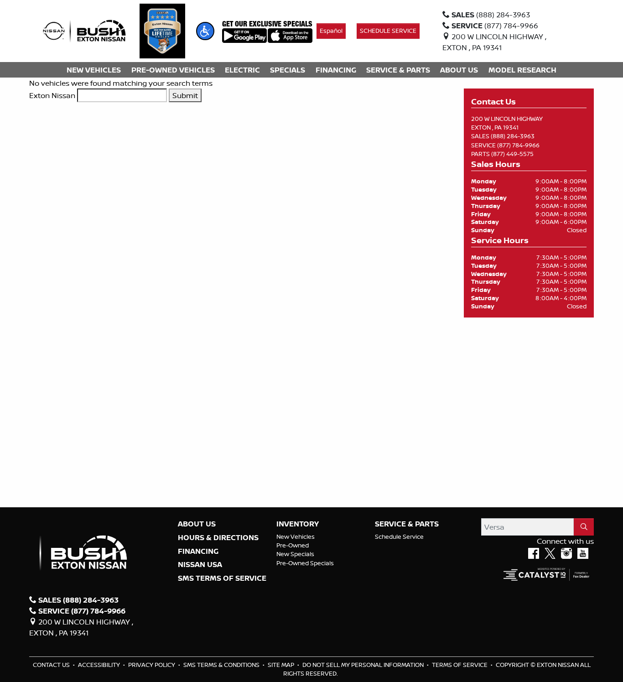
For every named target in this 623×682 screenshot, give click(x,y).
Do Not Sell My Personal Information (363, 665)
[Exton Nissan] (84, 30)
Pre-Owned (292, 545)
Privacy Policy (152, 665)
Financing (198, 551)
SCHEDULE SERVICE (388, 30)
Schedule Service (399, 536)
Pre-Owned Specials (305, 563)
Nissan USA (200, 565)
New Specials (295, 554)
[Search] (584, 527)
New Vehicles (295, 536)
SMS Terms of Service (222, 578)
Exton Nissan (52, 95)
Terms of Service (460, 665)
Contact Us (52, 665)
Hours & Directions (218, 538)
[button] (205, 31)
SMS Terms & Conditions (222, 665)
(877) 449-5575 (512, 154)
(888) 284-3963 (513, 136)
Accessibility (99, 665)
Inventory (297, 524)
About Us (197, 524)
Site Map (282, 665)
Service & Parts (407, 524)
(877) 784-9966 (518, 145)
